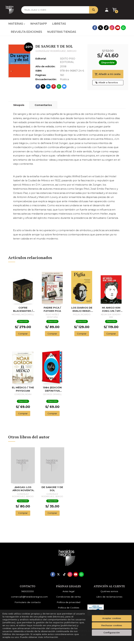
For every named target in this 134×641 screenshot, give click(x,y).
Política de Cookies (68, 607)
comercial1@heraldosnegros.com (29, 596)
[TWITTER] (100, 27)
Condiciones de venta (68, 596)
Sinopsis (18, 105)
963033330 (27, 591)
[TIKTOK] (106, 27)
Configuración (111, 632)
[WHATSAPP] (123, 27)
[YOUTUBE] (117, 27)
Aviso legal (68, 591)
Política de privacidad (68, 602)
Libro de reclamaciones (109, 596)
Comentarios (43, 105)
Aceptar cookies (111, 618)
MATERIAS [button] (16, 23)
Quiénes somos (109, 591)
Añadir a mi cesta (109, 74)
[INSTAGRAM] (111, 27)
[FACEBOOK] (94, 27)
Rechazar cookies (111, 625)
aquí (61, 637)
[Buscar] (93, 10)
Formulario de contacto (28, 602)
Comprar (23, 333)
